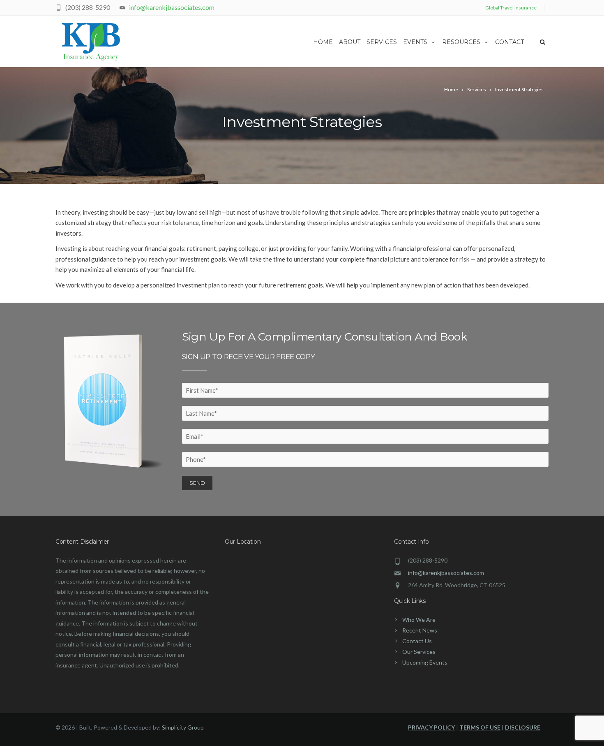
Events (415, 42)
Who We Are (419, 619)
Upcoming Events (424, 662)
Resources (461, 42)
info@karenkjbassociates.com (171, 7)
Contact (509, 42)
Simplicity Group (183, 727)
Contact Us (417, 640)
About (349, 42)
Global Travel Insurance (511, 8)
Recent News (419, 630)
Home (323, 42)
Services (382, 42)
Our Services (419, 651)
